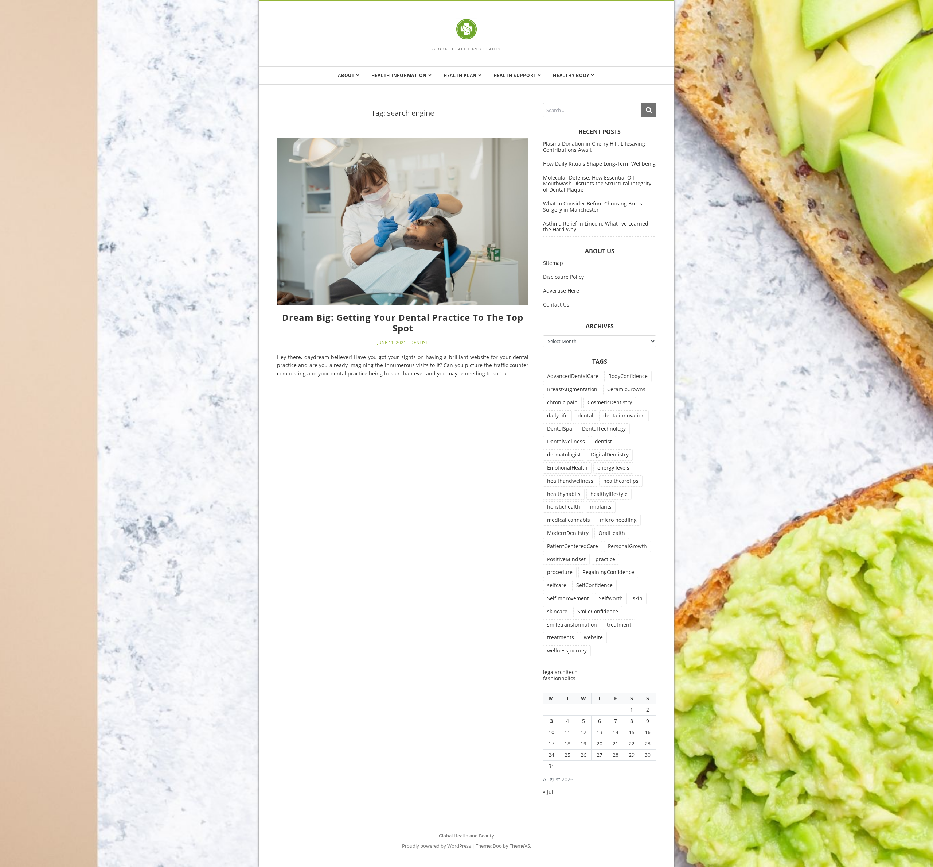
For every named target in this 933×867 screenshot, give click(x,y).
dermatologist (564, 454)
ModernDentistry (568, 532)
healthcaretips (621, 480)
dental (585, 415)
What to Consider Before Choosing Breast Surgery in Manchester (593, 206)
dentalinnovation (624, 415)
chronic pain (562, 402)
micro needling (618, 519)
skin (638, 598)
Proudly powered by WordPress (436, 846)
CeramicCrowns (626, 389)
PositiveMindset (566, 559)
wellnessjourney (567, 650)
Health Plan (460, 75)
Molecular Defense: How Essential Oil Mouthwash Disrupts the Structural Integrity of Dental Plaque (597, 183)
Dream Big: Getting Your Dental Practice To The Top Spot (402, 322)
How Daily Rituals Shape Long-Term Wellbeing (599, 163)
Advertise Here (561, 290)
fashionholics (559, 678)
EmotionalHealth (567, 467)
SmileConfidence (597, 611)
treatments (560, 637)
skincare (557, 611)
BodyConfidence (628, 376)
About (346, 75)
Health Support (514, 75)
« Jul (548, 791)
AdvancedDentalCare (572, 376)
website (593, 637)
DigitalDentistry (610, 454)
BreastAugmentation (572, 389)
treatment (619, 624)
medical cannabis (568, 519)
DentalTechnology (604, 428)
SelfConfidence (594, 585)
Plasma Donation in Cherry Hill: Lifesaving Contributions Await (594, 146)
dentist (603, 441)
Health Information (399, 75)
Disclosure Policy (563, 276)
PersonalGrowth (627, 546)
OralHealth (611, 532)
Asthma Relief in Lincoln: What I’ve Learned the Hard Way (595, 226)
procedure (560, 572)
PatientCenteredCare (572, 546)
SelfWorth (611, 598)
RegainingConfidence (608, 572)
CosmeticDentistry (609, 402)
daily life (557, 415)
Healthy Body (571, 75)
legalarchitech (560, 671)
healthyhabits (564, 493)
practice (605, 559)
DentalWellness (566, 441)
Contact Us (556, 304)
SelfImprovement (568, 598)
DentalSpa (559, 428)
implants (601, 506)
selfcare (556, 585)
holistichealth (563, 506)
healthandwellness (570, 480)
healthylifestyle (609, 493)
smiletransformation (572, 624)
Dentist (419, 342)
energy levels (613, 467)
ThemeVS (520, 846)
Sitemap (553, 262)
